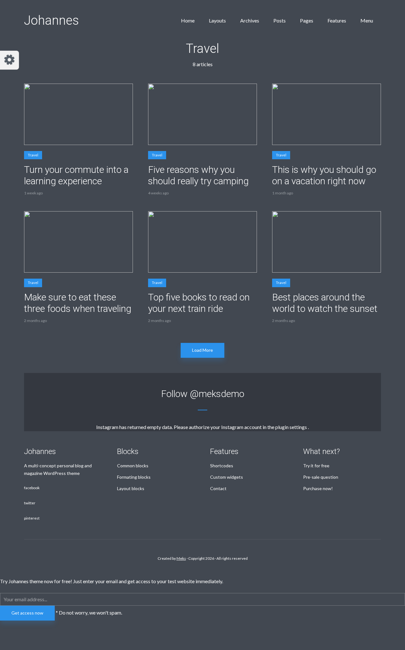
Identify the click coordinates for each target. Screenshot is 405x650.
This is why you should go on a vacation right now (324, 175)
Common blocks (132, 465)
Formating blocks (134, 477)
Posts (279, 20)
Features (336, 20)
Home (188, 20)
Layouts (217, 20)
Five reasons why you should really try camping (198, 175)
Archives (249, 20)
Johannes (51, 20)
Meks (181, 558)
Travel (33, 155)
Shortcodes (221, 465)
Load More (202, 350)
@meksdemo (217, 393)
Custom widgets (226, 477)
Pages (306, 20)
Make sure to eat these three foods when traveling (77, 303)
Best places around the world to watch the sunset (324, 303)
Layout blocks (130, 488)
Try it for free (316, 465)
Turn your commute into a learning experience (76, 175)
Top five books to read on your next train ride (199, 303)
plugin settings (291, 427)
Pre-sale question (320, 477)
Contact (218, 488)
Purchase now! (318, 488)
